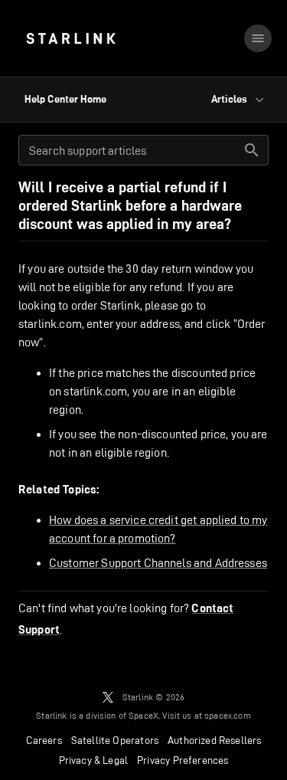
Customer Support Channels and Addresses (158, 562)
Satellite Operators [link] (114, 740)
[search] (251, 150)
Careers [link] (44, 740)
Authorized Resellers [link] (214, 740)
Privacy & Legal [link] (94, 760)
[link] (70, 38)
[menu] (258, 38)
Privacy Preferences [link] (182, 760)
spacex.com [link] (227, 715)
